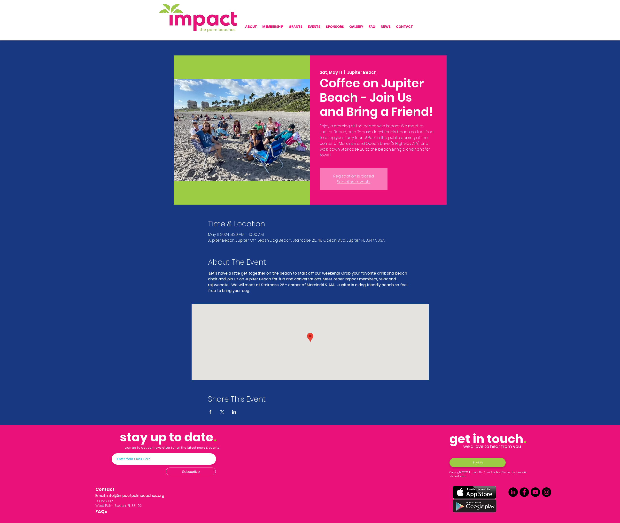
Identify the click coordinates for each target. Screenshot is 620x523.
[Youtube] (535, 492)
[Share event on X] (222, 412)
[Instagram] (546, 492)
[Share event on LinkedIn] (234, 412)
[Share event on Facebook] (210, 412)
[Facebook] (524, 492)
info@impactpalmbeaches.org (135, 495)
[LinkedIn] (513, 492)
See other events (353, 182)
